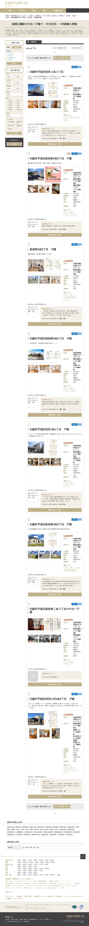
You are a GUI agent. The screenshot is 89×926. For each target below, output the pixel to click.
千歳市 (31, 829)
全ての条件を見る (14, 133)
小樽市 (77, 827)
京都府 (24, 868)
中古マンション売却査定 (23, 883)
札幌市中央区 (10, 827)
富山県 (35, 864)
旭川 (38, 847)
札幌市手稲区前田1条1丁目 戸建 (49, 429)
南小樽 (10, 55)
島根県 (35, 870)
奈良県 (41, 868)
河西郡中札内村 (35, 834)
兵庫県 (35, 868)
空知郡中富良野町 (48, 832)
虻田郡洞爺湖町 (67, 832)
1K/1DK (10, 100)
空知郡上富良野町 (37, 832)
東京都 (19, 862)
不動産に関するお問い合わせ (14, 921)
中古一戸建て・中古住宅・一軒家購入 (53, 15)
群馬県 (53, 862)
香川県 (30, 872)
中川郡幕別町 (52, 834)
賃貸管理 (77, 883)
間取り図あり (11, 126)
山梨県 (19, 864)
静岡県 (24, 866)
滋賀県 (30, 868)
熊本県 (35, 875)
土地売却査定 (52, 883)
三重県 (35, 866)
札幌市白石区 (32, 827)
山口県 (41, 870)
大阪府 (19, 868)
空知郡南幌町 (71, 829)
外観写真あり (19, 126)
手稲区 (7, 17)
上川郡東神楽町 (27, 832)
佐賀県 (24, 875)
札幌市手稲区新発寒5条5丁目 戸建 (51, 158)
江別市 (22, 829)
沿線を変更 (16, 47)
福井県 (46, 864)
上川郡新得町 (18, 834)
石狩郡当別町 (62, 829)
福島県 (52, 860)
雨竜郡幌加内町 (58, 832)
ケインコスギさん (18, 898)
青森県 (24, 860)
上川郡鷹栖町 (18, 832)
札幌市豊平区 (40, 827)
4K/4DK (10, 107)
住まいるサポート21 (41, 885)
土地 (34, 881)
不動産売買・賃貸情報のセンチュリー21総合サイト (19, 879)
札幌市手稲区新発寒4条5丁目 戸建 (51, 524)
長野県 (24, 864)
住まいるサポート (78, 896)
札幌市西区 (55, 827)
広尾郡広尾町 (44, 834)
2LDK (18, 102)
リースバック (29, 885)
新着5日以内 (19, 122)
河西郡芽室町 (27, 834)
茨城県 (42, 862)
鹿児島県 (52, 875)
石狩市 (56, 829)
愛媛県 (24, 872)
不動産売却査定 (9, 883)
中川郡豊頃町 (60, 834)
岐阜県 (30, 866)
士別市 (27, 829)
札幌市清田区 (71, 827)
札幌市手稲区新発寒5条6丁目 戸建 (51, 338)
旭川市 (9, 829)
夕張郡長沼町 (10, 832)
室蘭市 (13, 829)
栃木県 (47, 862)
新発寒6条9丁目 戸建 (43, 249)
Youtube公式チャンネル (41, 888)
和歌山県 (47, 868)
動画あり (11, 129)
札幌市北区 (18, 827)
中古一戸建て (18, 881)
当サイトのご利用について (45, 919)
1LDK (18, 100)
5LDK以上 (19, 109)
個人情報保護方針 (33, 919)
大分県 (41, 875)
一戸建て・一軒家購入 (35, 15)
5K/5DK (10, 109)
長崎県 (30, 875)
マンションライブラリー (65, 883)
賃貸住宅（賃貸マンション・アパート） (60, 881)
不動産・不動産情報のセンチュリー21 (15, 15)
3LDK (18, 105)
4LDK (18, 107)
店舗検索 (7, 885)
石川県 (41, 864)
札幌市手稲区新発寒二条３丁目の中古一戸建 (54, 610)
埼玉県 (31, 862)
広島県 (24, 870)
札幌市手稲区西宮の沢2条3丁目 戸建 (52, 698)
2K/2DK (10, 102)
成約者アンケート (57, 888)
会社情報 (7, 919)
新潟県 (30, 864)
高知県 (35, 872)
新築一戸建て (9, 881)
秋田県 (35, 860)
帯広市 (18, 829)
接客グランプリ (28, 888)
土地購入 (19, 896)
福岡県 (19, 875)
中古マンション (10, 896)
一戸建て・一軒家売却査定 (39, 883)
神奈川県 (25, 862)
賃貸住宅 (37, 896)
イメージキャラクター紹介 (69, 885)
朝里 (10, 59)
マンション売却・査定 (48, 896)
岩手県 (30, 860)
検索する (14, 63)
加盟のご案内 (14, 919)
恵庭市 (46, 829)
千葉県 (36, 862)
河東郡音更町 (10, 834)
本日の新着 (11, 121)
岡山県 (19, 870)
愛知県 (19, 866)
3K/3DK (10, 105)
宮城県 (41, 860)
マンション (28, 881)
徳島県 (19, 872)
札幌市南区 (48, 827)
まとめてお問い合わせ (62, 58)
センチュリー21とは (18, 885)
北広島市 (51, 829)
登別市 (41, 829)
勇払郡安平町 (76, 832)
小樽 (10, 53)
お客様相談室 (26, 921)
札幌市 (74, 15)
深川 (23, 847)
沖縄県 (58, 875)
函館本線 (9, 51)
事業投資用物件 (42, 881)
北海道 (68, 15)
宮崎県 (46, 875)
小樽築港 (11, 57)
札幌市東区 (25, 827)
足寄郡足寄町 (69, 834)
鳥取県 (30, 870)
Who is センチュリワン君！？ (13, 888)
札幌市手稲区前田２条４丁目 (47, 71)
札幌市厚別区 (63, 827)
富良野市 (36, 829)
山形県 (46, 860)
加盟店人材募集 (53, 885)
